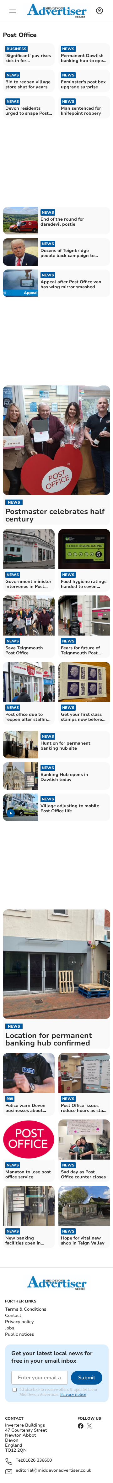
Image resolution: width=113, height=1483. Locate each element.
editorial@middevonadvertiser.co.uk (53, 1470)
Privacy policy (19, 1322)
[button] (12, 10)
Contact (13, 1315)
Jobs (9, 1328)
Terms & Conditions (25, 1309)
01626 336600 (37, 1460)
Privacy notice (73, 1394)
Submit (86, 1377)
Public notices (19, 1334)
